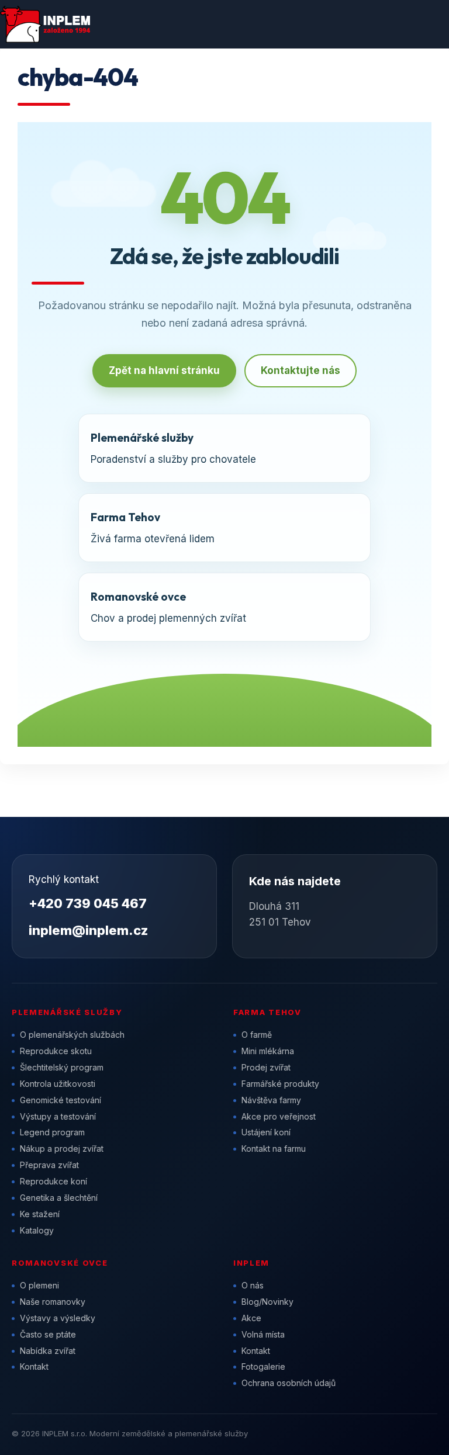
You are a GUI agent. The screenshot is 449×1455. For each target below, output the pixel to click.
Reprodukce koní (53, 1181)
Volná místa (263, 1334)
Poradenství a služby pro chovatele (173, 448)
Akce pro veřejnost (278, 1116)
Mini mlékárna (267, 1051)
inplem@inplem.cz (88, 930)
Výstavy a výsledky (57, 1318)
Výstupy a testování (58, 1116)
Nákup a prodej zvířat (61, 1148)
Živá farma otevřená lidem (153, 527)
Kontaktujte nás (300, 370)
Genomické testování (60, 1100)
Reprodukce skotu (56, 1051)
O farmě (256, 1035)
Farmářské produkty (280, 1084)
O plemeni (39, 1285)
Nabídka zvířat (47, 1351)
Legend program (52, 1132)
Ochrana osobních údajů (288, 1383)
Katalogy (37, 1230)
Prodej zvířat (266, 1067)
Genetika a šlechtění (59, 1198)
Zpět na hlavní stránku (164, 370)
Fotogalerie (263, 1366)
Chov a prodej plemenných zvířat (168, 607)
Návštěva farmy (271, 1100)
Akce (251, 1318)
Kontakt (34, 1366)
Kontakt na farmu (273, 1148)
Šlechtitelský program (61, 1067)
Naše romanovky (52, 1302)
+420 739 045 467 (88, 903)
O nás (252, 1285)
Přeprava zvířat (49, 1165)
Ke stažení (40, 1214)
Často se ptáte (48, 1334)
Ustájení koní (266, 1132)
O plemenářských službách (72, 1035)
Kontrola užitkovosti (57, 1084)
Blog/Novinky (267, 1302)
